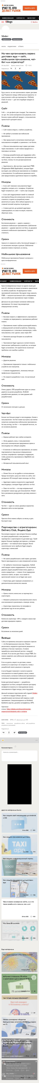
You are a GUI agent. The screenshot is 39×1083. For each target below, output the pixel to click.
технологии (9, 723)
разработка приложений (8, 725)
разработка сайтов (19, 723)
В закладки (22, 733)
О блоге (20, 46)
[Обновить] (15, 746)
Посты (4, 46)
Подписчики (12, 46)
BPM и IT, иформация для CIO (19, 720)
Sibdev (5, 36)
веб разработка (30, 723)
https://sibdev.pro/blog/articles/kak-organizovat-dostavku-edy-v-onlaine (16, 710)
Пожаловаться (17, 39)
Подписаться (6, 39)
